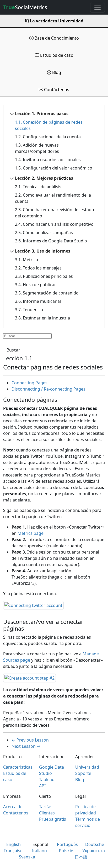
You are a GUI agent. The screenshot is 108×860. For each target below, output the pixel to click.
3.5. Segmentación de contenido (47, 293)
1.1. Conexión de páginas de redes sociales (49, 125)
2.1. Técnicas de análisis (38, 187)
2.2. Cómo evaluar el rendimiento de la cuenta (53, 198)
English (13, 844)
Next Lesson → (26, 746)
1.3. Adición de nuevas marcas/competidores (37, 148)
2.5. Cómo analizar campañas (44, 232)
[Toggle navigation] (97, 7)
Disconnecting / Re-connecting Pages (48, 389)
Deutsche (94, 844)
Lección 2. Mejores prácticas (44, 178)
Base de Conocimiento (56, 38)
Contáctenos (56, 89)
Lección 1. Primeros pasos (41, 113)
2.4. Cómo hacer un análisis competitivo (54, 224)
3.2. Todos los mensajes (38, 268)
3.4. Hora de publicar (35, 284)
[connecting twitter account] (33, 605)
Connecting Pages (29, 383)
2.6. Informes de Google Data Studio (51, 241)
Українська (93, 850)
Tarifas (45, 806)
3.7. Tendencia (29, 309)
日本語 (81, 857)
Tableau (47, 779)
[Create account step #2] (29, 677)
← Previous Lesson (30, 740)
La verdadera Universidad (56, 21)
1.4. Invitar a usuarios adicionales (48, 159)
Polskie (66, 850)
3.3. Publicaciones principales (44, 276)
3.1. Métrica (26, 259)
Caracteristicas (18, 767)
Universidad (87, 767)
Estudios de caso (56, 55)
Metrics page (31, 533)
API (42, 786)
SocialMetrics (25, 7)
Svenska (27, 857)
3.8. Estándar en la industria (42, 318)
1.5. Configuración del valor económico (53, 168)
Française (13, 850)
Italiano (39, 850)
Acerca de (13, 806)
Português (67, 844)
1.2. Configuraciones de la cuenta (48, 137)
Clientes (47, 813)
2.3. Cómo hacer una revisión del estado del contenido (54, 213)
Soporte (83, 773)
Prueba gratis (52, 819)
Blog (56, 72)
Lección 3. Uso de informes (42, 251)
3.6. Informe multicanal (38, 301)
